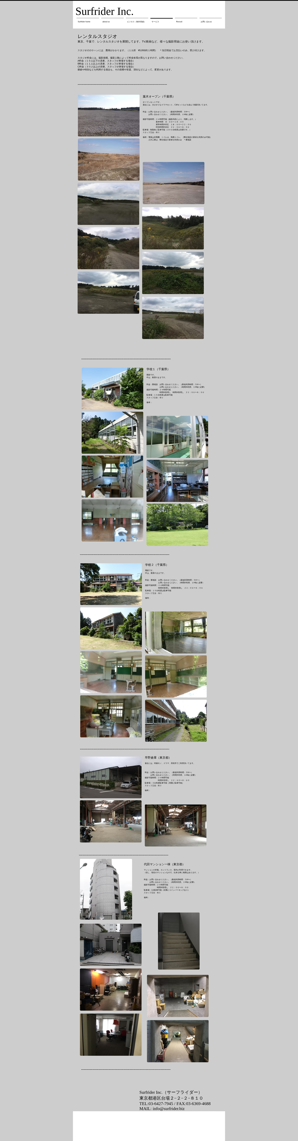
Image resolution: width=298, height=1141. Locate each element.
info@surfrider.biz (169, 1108)
